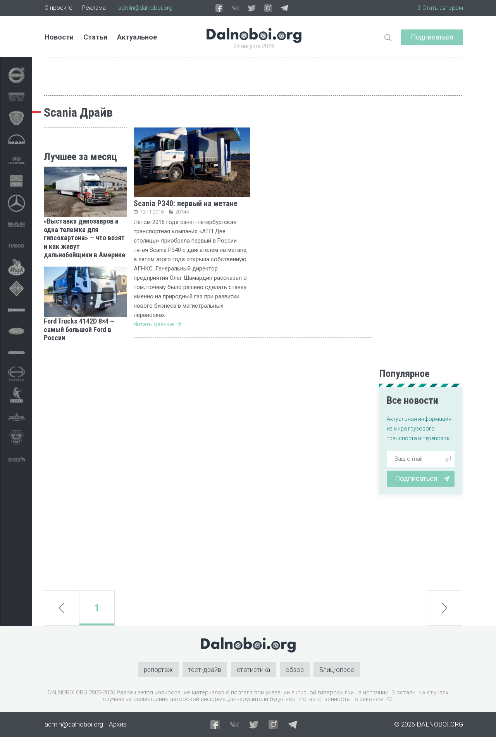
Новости (59, 37)
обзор (295, 669)
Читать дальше (154, 324)
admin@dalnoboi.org (145, 7)
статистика (253, 669)
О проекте (58, 7)
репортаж (158, 669)
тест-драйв (204, 669)
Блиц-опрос (336, 669)
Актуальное (137, 37)
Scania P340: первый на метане (186, 203)
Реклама (94, 7)
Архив (118, 724)
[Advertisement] (85, 466)
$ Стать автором (440, 7)
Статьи (95, 37)
